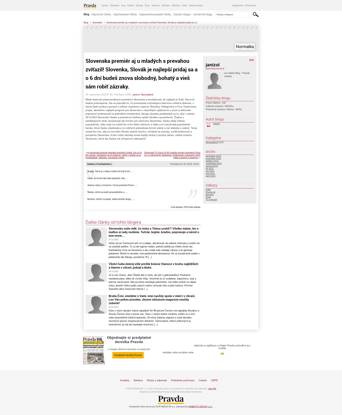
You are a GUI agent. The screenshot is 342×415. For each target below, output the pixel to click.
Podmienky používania (183, 380)
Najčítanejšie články (125, 14)
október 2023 (212, 161)
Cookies (203, 380)
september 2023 (214, 163)
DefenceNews (196, 5)
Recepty (210, 194)
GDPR (214, 380)
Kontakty (124, 380)
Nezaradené (147, 94)
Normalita (97, 22)
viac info (212, 388)
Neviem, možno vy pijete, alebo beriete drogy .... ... (111, 199)
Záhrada (165, 5)
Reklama (138, 380)
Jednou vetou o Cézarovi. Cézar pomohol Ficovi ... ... (112, 185)
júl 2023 (210, 168)
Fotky (208, 189)
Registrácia (237, 5)
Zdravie (139, 5)
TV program (211, 199)
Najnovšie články (101, 14)
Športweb (114, 5)
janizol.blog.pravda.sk (215, 68)
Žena (147, 5)
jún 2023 (210, 171)
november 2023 (213, 158)
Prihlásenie (250, 5)
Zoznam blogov (182, 14)
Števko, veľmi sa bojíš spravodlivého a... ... (107, 192)
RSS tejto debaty (192, 207)
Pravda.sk (210, 192)
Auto (123, 5)
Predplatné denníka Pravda (128, 355)
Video (184, 5)
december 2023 (213, 156)
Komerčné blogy (202, 14)
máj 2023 (210, 173)
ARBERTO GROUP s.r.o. (200, 406)
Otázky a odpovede (157, 380)
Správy (105, 5)
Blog (86, 14)
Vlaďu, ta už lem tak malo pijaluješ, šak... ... (107, 178)
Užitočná (175, 5)
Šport (208, 197)
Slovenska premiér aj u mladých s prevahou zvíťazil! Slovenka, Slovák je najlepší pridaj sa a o (152, 22)
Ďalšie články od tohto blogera (113, 222)
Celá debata (177, 207)
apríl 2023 (211, 176)
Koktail (130, 5)
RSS (251, 60)
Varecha (156, 5)
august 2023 (212, 166)
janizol (136, 94)
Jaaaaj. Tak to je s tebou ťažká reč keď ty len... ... (110, 171)
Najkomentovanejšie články (155, 14)
